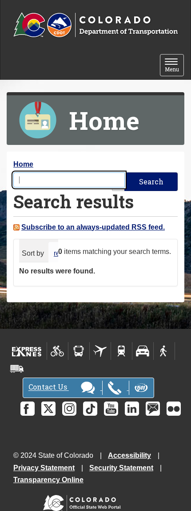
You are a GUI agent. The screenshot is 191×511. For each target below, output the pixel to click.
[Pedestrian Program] (164, 351)
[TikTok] (90, 408)
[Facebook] (27, 408)
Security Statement (121, 468)
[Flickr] (173, 408)
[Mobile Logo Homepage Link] (95, 25)
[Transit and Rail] (79, 351)
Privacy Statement (44, 468)
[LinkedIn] (132, 408)
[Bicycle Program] (57, 351)
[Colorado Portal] (83, 501)
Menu (174, 66)
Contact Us (48, 387)
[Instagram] (69, 408)
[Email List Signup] (152, 408)
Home (23, 164)
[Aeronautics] (100, 351)
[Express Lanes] (27, 351)
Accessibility (129, 455)
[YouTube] (111, 408)
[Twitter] (48, 408)
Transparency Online (48, 480)
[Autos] (143, 351)
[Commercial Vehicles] (17, 369)
